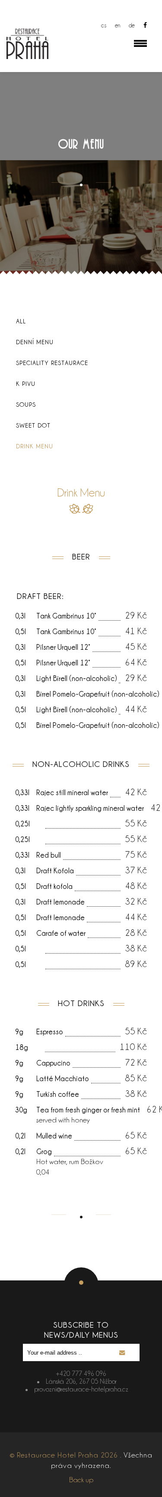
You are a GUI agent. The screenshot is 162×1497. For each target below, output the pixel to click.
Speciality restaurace (52, 362)
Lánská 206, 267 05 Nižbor (81, 1381)
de (132, 25)
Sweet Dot (33, 425)
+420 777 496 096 (81, 1373)
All (21, 321)
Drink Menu (34, 446)
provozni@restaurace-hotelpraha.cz (81, 1389)
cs (103, 25)
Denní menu (35, 342)
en (117, 25)
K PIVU (25, 383)
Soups (26, 404)
